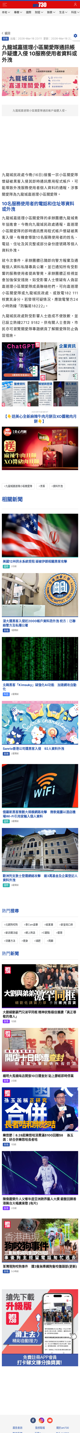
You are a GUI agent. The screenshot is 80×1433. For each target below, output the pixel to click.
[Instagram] (41, 1420)
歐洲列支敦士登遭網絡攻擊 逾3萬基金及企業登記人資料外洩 (40, 878)
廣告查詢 (17, 1427)
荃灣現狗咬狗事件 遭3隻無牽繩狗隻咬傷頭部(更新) (40, 1266)
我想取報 (40, 1427)
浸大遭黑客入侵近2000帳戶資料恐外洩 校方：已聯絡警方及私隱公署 (39, 623)
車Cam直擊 (31, 924)
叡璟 (59, 932)
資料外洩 (58, 486)
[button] (4, 4)
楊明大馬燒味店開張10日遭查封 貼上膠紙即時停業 (38, 1076)
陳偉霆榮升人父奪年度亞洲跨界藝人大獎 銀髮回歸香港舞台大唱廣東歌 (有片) (39, 1201)
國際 (6, 566)
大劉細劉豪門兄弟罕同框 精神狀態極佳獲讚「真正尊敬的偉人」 (39, 1014)
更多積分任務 (59, 1397)
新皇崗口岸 (67, 924)
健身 (25, 940)
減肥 (38, 940)
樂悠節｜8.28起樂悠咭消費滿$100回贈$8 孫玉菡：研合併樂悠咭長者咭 (38, 1137)
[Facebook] (33, 1420)
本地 (5, 38)
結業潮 (49, 924)
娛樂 (6, 1021)
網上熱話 (30, 932)
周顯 (50, 940)
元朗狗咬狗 (12, 924)
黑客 (42, 486)
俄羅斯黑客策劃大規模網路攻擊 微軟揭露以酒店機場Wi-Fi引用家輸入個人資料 (39, 814)
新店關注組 (12, 932)
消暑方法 (10, 940)
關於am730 (62, 1427)
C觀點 (46, 932)
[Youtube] (50, 1420)
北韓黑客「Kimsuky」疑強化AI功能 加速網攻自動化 (39, 687)
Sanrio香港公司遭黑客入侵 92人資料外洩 (33, 749)
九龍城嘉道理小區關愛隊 (19, 486)
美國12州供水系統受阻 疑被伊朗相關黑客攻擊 (35, 561)
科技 (6, 694)
